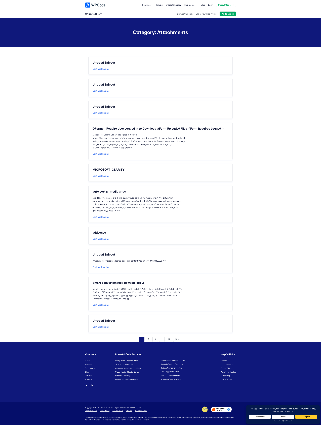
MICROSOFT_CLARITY (109, 169)
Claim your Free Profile (206, 14)
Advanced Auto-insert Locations (128, 368)
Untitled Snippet (104, 62)
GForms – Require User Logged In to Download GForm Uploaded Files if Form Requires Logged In (158, 128)
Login (210, 5)
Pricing (159, 5)
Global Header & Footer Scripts (127, 372)
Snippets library (93, 13)
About (87, 361)
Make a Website (227, 379)
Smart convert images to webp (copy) (118, 283)
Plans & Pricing (226, 368)
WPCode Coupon (141, 411)
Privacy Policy (104, 411)
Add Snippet (228, 14)
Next (177, 339)
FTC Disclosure (117, 411)
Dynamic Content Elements (172, 364)
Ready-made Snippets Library (126, 361)
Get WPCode (224, 5)
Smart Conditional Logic (124, 364)
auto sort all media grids (109, 191)
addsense (99, 232)
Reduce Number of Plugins (171, 368)
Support (224, 361)
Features (146, 5)
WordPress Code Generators (126, 379)
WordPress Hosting (228, 372)
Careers (88, 364)
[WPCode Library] (93, 5)
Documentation (227, 364)
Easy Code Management (170, 375)
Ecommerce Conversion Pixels (173, 360)
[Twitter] (87, 385)
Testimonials (90, 368)
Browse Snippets (185, 14)
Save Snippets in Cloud (170, 372)
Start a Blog (225, 376)
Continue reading (101, 69)
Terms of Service (91, 411)
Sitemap (129, 411)
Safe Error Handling (122, 376)
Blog (203, 5)
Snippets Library (173, 5)
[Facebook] (93, 385)
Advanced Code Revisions (171, 379)
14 (169, 339)
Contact (88, 379)
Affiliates (88, 376)
